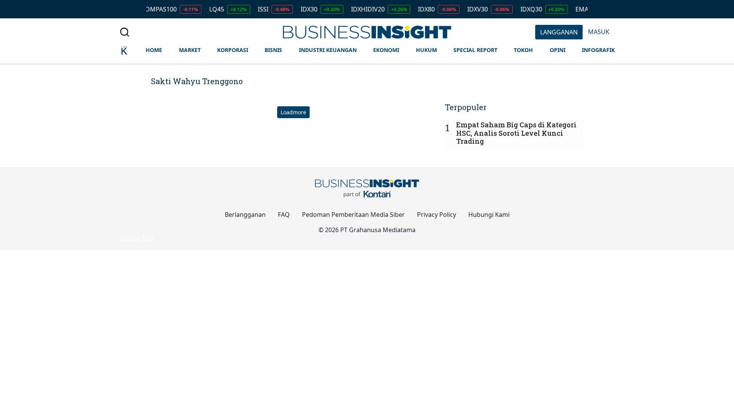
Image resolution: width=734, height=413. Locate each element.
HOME (154, 50)
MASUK (598, 32)
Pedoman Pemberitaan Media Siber (353, 214)
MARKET (190, 50)
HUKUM (426, 50)
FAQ (284, 214)
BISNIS (273, 50)
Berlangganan (245, 214)
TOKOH (523, 50)
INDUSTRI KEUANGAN (328, 50)
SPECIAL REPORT (475, 50)
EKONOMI (386, 50)
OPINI (557, 50)
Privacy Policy (436, 214)
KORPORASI (232, 50)
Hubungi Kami (489, 214)
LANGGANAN (559, 32)
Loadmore (293, 112)
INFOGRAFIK (598, 50)
